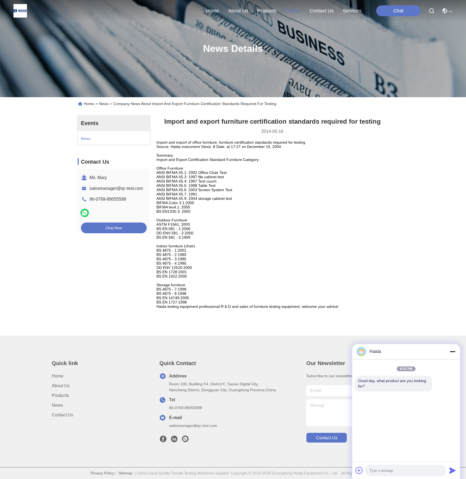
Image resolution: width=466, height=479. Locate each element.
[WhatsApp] (85, 213)
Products (60, 395)
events (293, 11)
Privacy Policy (102, 473)
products (266, 11)
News (103, 104)
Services (352, 11)
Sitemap (125, 473)
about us (238, 11)
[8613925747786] (185, 440)
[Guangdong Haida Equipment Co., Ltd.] (20, 11)
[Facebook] (163, 440)
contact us (322, 11)
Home (212, 11)
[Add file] (359, 470)
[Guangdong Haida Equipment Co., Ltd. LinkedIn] (174, 440)
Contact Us (62, 415)
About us (61, 385)
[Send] (452, 470)
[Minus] (452, 351)
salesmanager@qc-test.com (116, 188)
